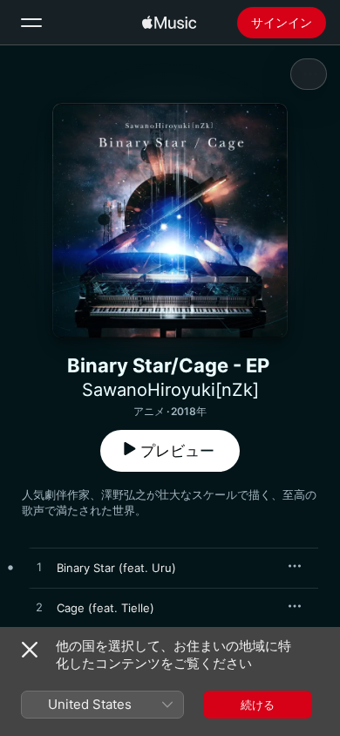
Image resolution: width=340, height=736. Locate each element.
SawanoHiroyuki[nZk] (170, 389)
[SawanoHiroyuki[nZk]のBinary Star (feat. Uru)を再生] (39, 568)
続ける (258, 705)
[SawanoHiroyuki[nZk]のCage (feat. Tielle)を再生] (39, 608)
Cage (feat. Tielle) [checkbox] (105, 608)
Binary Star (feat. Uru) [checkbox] (116, 568)
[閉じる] (29, 650)
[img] (169, 23)
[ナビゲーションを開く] (31, 22)
